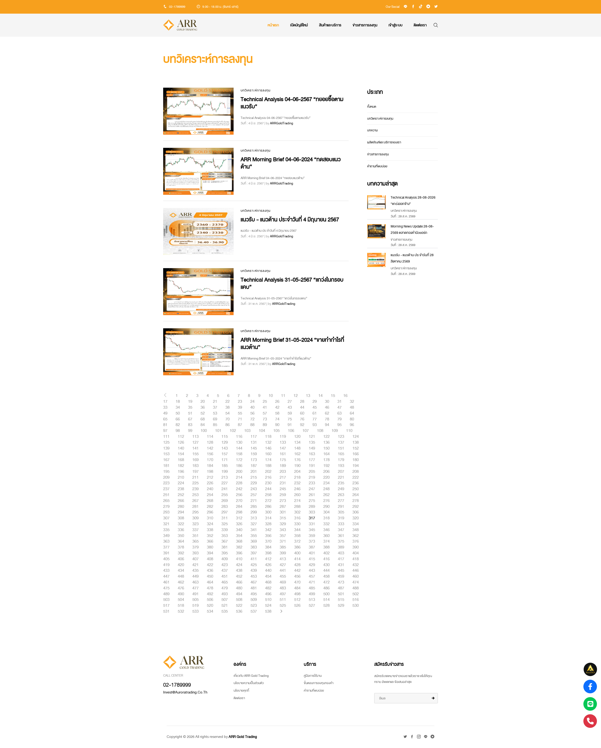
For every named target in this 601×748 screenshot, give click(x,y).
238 (181, 489)
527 (312, 605)
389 (341, 547)
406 (181, 559)
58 (277, 413)
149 (312, 448)
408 (210, 559)
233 (312, 483)
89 (265, 425)
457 (312, 576)
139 (166, 448)
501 (341, 594)
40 (252, 407)
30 (327, 401)
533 (195, 611)
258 (268, 495)
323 (195, 524)
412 (268, 559)
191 (312, 466)
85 (215, 425)
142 (210, 448)
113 (195, 436)
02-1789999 (177, 6)
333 (341, 524)
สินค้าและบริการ (330, 25)
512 (297, 600)
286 (268, 506)
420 (181, 565)
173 (253, 460)
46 (327, 407)
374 (326, 541)
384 (268, 547)
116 (239, 436)
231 (283, 483)
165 (341, 454)
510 (268, 600)
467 (253, 582)
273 (283, 501)
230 (268, 483)
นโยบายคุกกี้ (241, 690)
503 (166, 600)
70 (227, 419)
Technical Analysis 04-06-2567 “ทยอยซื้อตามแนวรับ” (292, 103)
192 (326, 466)
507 (224, 600)
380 (210, 547)
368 (239, 541)
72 (252, 419)
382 (239, 547)
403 (341, 553)
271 (253, 501)
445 (341, 570)
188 (268, 466)
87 (240, 425)
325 (224, 524)
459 (341, 576)
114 (210, 436)
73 (265, 419)
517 (166, 605)
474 (355, 582)
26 (277, 401)
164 (326, 454)
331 (312, 524)
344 (297, 530)
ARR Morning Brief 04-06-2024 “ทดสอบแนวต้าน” (291, 163)
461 (166, 582)
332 (326, 524)
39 (240, 407)
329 (283, 524)
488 (355, 588)
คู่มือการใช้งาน (313, 675)
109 (334, 431)
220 (326, 477)
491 (195, 594)
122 (326, 436)
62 (327, 413)
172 (239, 460)
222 (355, 477)
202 (268, 471)
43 (290, 407)
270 (239, 501)
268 (210, 501)
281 (195, 506)
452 (239, 576)
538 (268, 611)
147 (283, 448)
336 (181, 530)
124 (355, 436)
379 (195, 547)
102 (233, 431)
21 (215, 401)
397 (253, 553)
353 (224, 536)
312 (239, 518)
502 (355, 594)
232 (297, 483)
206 (326, 471)
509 (253, 600)
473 (341, 582)
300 (268, 512)
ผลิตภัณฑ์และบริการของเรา (384, 142)
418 (355, 559)
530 (355, 605)
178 (326, 460)
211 (195, 477)
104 (262, 431)
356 (268, 536)
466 (239, 582)
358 (297, 536)
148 (297, 448)
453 (253, 576)
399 (283, 553)
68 (202, 419)
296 (210, 512)
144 (239, 448)
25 (265, 401)
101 (218, 431)
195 (166, 471)
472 (326, 582)
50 (178, 413)
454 (268, 576)
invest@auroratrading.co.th (185, 692)
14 (320, 396)
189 (283, 466)
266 (181, 501)
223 (166, 483)
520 (210, 605)
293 (166, 512)
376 (355, 541)
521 (224, 605)
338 (210, 530)
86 (227, 425)
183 (195, 466)
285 (253, 506)
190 (297, 466)
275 (312, 501)
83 (190, 425)
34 (178, 407)
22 (227, 401)
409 (224, 559)
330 (297, 524)
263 (341, 495)
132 (268, 442)
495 (253, 594)
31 (339, 401)
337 (195, 530)
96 (352, 425)
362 (355, 536)
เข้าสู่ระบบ (395, 25)
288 (297, 506)
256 (239, 495)
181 (166, 466)
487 (341, 588)
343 (283, 530)
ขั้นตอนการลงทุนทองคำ (318, 683)
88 (252, 425)
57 (265, 413)
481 (253, 588)
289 (312, 506)
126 (181, 442)
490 (181, 594)
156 (210, 454)
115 (224, 436)
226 (210, 483)
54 (227, 413)
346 (326, 530)
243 (253, 489)
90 (277, 425)
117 (253, 436)
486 (326, 588)
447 (166, 576)
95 (339, 425)
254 (210, 495)
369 (253, 541)
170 (210, 460)
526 (297, 605)
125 (166, 442)
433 (166, 570)
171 (224, 460)
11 (283, 396)
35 (190, 407)
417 (341, 559)
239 (195, 489)
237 (166, 489)
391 (166, 553)
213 (224, 477)
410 (239, 559)
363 (166, 541)
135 (312, 442)
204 (297, 471)
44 (302, 407)
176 (297, 460)
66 (178, 419)
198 (210, 471)
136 (326, 442)
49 (165, 413)
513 (312, 600)
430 (326, 565)
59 (290, 413)
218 (297, 477)
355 (253, 536)
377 (166, 547)
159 (253, 454)
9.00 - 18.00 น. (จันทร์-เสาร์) (220, 6)
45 (314, 407)
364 (181, 541)
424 (239, 565)
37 (215, 407)
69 (215, 419)
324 (210, 524)
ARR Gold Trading (243, 737)
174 (268, 460)
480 (239, 588)
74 (277, 419)
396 (239, 553)
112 (181, 436)
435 (195, 570)
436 (210, 570)
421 (195, 565)
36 (202, 407)
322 (181, 524)
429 (312, 565)
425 (253, 565)
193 (341, 466)
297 (224, 512)
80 (352, 419)
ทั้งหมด (371, 106)
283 (224, 506)
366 (210, 541)
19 (190, 401)
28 (302, 401)
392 (181, 553)
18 (178, 401)
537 (253, 611)
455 (283, 576)
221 (341, 477)
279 (166, 506)
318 (326, 518)
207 (341, 471)
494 (239, 594)
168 (181, 460)
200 (239, 471)
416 (326, 559)
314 (268, 518)
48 (352, 407)
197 (195, 471)
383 (253, 547)
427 (283, 565)
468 (268, 582)
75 (290, 419)
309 (195, 518)
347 (341, 530)
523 (253, 605)
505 (195, 600)
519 (195, 605)
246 (297, 489)
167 (166, 460)
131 (253, 442)
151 (341, 448)
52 (202, 413)
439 (253, 570)
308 (181, 518)
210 (181, 477)
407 (195, 559)
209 (166, 477)
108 (320, 431)
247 (312, 489)
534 (210, 611)
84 (202, 425)
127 (195, 442)
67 (190, 419)
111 (166, 436)
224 (181, 483)
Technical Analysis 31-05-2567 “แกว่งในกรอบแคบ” (292, 283)
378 (181, 547)
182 (181, 466)
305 (341, 512)
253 (195, 495)
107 (305, 431)
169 (195, 460)
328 (268, 524)
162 (297, 454)
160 (268, 454)
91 (290, 425)
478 (210, 588)
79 (339, 419)
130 (239, 442)
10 (271, 396)
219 (312, 477)
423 (224, 565)
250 (355, 489)
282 (210, 506)
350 (181, 536)
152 (355, 448)
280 (181, 506)
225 (195, 483)
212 (210, 477)
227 (224, 483)
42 (277, 407)
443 (312, 570)
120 (297, 436)
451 (224, 576)
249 (341, 489)
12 (295, 396)
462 (181, 582)
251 (166, 495)
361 (341, 536)
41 (265, 407)
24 (252, 401)
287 (283, 506)
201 (253, 471)
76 (302, 419)
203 (283, 471)
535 (224, 611)
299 (253, 512)
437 (224, 570)
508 (239, 600)
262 (326, 495)
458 (326, 576)
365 (195, 541)
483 (283, 588)
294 (181, 512)
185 (224, 466)
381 (224, 547)
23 (240, 401)
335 (166, 530)
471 (312, 582)
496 (268, 594)
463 (195, 582)
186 (239, 466)
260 (297, 495)
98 (178, 431)
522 (239, 605)
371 (283, 541)
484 (297, 588)
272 (268, 501)
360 (326, 536)
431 (341, 565)
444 (326, 570)
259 (283, 495)
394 (210, 553)
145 (253, 448)
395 (224, 553)
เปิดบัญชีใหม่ (299, 25)
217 (283, 477)
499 (312, 594)
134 (297, 442)
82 (178, 425)
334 (355, 524)
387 (312, 547)
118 (268, 436)
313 (253, 518)
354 (239, 536)
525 (283, 605)
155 (195, 454)
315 (283, 518)
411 (253, 559)
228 (239, 483)
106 (291, 431)
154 (181, 454)
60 (302, 413)
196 (181, 471)
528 (326, 605)
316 (297, 518)
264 (355, 495)
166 (355, 454)
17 (165, 401)
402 (326, 553)
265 (166, 501)
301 (283, 512)
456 (297, 576)
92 (302, 425)
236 (355, 483)
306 (355, 512)
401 (312, 553)
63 (339, 413)
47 (339, 407)
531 (166, 611)
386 (297, 547)
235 (341, 483)
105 (276, 431)
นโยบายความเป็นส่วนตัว (249, 683)
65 (165, 419)
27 (290, 401)
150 (326, 448)
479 (224, 588)
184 (210, 466)
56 (252, 413)
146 (268, 448)
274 (297, 501)
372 (297, 541)
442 (297, 570)
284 (239, 506)
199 (224, 471)
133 (283, 442)
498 (297, 594)
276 (326, 501)
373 (312, 541)
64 (352, 413)
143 (224, 448)
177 (312, 460)
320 (355, 518)
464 (210, 582)
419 (166, 565)
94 (327, 425)
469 (283, 582)
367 (224, 541)
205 (312, 471)
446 (355, 570)
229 (253, 483)
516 (355, 600)
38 (227, 407)
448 (181, 576)
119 (283, 436)
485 (312, 588)
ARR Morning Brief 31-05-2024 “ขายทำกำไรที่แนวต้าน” (292, 344)
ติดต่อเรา (420, 25)
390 (355, 547)
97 (165, 431)
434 (181, 570)
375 (341, 541)
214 (239, 477)
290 (326, 506)
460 (355, 576)
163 (312, 454)
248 (326, 489)
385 (283, 547)
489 (166, 594)
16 (345, 396)
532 (181, 611)
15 (333, 396)
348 (355, 530)
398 (268, 553)
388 (326, 547)
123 (341, 436)
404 (355, 553)
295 (195, 512)
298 (239, 512)
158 (239, 454)
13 (308, 396)
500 (326, 594)
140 (181, 448)
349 (166, 536)
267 (195, 501)
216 (268, 477)
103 (247, 431)
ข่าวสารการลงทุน (365, 25)
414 (297, 559)
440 (268, 570)
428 (297, 565)
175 (283, 460)
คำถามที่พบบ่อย (377, 166)
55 (240, 413)
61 (314, 413)
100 (203, 431)
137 (341, 442)
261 (312, 495)
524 (268, 605)
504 (181, 600)
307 (166, 518)
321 (166, 524)
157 (224, 454)
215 (253, 477)
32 (352, 401)
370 (268, 541)
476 (181, 588)
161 (283, 454)
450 (210, 576)
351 (195, 536)
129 (224, 442)
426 (268, 565)
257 (253, 495)
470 (297, 582)
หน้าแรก (273, 25)
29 (314, 401)
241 (224, 489)
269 (224, 501)
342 (268, 530)
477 (195, 588)
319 (341, 518)
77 (314, 419)
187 (253, 466)
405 (166, 559)
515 (341, 600)
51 (190, 413)
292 (355, 506)
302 (297, 512)
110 (349, 431)
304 (326, 512)
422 (210, 565)
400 (297, 553)
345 (312, 530)
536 (239, 611)
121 (312, 436)
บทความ (372, 130)
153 (166, 454)
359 (312, 536)
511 (283, 600)
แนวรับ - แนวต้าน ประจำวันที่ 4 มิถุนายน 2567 (290, 219)
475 (166, 588)
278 (355, 501)
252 (181, 495)
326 (239, 524)
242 (239, 489)
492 (210, 594)
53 (215, 413)
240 (210, 489)
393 (195, 553)
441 (283, 570)
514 (326, 600)
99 (190, 431)
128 (210, 442)
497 (283, 594)
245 (283, 489)
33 (165, 407)
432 (355, 565)
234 (326, 483)
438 (239, 570)
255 (224, 495)
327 (253, 524)
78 (327, 419)
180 (355, 460)
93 (314, 425)
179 (341, 460)
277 (341, 501)
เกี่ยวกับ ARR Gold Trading (251, 675)
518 (181, 605)
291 (341, 506)
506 (210, 600)
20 (202, 401)
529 (341, 605)
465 (224, 582)
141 (195, 448)
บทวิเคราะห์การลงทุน (255, 90)
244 (268, 489)
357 (283, 536)
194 (355, 466)
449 (195, 576)
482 (268, 588)
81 (165, 425)
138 (355, 442)
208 (355, 471)
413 (283, 559)
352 (210, 536)
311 (224, 518)
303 (312, 512)
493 (224, 594)
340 (239, 530)
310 (210, 518)
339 (224, 530)
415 (312, 559)
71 (240, 419)
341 (253, 530)
